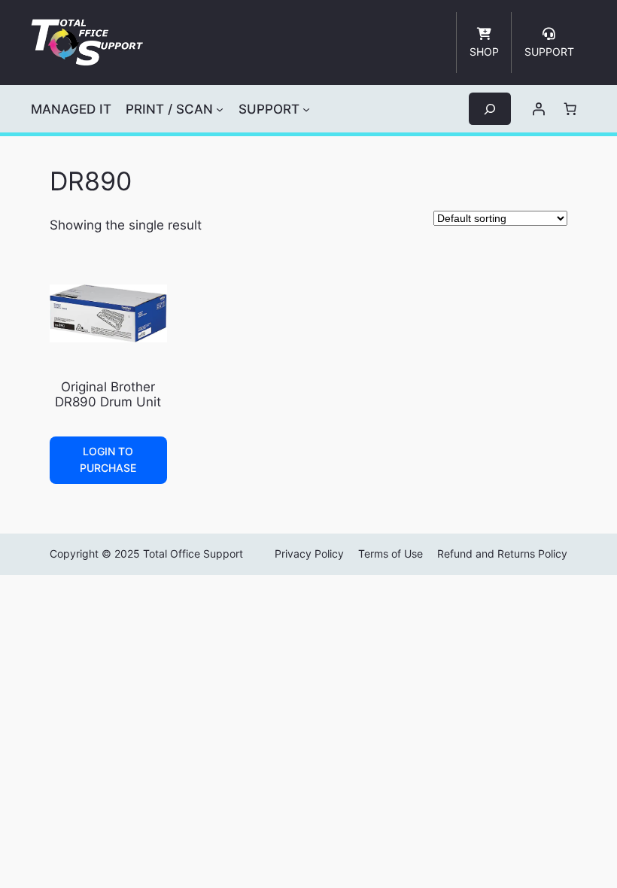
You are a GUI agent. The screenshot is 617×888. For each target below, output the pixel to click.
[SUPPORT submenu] (306, 109)
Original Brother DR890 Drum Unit (108, 394)
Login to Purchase (108, 459)
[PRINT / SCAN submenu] (219, 109)
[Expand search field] (490, 109)
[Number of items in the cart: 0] (570, 109)
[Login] (539, 109)
